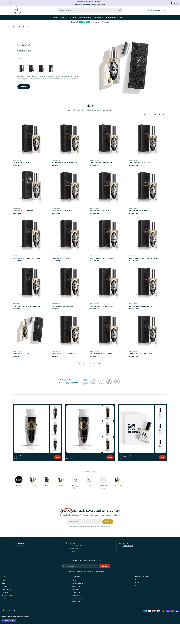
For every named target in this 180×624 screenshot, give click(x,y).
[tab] (24, 50)
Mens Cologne (17, 160)
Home (14, 27)
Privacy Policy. (105, 526)
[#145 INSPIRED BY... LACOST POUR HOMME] (148, 234)
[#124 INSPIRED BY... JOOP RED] (71, 186)
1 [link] (79, 363)
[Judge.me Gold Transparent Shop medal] (101, 382)
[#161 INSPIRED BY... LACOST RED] (71, 282)
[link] (55, 413)
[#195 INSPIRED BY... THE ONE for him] (71, 329)
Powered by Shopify (23, 616)
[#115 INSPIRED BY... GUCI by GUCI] (148, 138)
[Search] (120, 10)
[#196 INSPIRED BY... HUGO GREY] (109, 329)
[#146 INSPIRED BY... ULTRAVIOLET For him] (32, 282)
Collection (22, 27)
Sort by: (146, 115)
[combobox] (90, 10)
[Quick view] (48, 123)
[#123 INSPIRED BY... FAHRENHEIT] (32, 186)
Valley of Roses (11, 616)
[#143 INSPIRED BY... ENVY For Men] (109, 234)
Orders (4, 3)
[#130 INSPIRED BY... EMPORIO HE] (71, 234)
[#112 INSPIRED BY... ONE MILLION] (51, 68)
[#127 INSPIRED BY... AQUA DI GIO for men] (32, 234)
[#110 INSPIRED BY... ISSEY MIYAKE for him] (71, 138)
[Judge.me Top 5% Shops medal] (109, 382)
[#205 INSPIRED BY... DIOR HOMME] (148, 329)
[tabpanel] (49, 76)
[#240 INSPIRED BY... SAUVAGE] (22, 68)
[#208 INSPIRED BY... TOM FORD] (31, 68)
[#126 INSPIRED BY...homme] (148, 186)
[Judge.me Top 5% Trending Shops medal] (117, 382)
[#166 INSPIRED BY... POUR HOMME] (148, 282)
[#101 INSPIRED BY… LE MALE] (32, 138)
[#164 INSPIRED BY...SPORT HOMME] (109, 282)
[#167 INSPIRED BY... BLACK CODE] (32, 329)
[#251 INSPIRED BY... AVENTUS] (41, 68)
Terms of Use (95, 526)
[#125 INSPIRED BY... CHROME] (109, 186)
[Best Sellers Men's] (126, 66)
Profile (10, 3)
